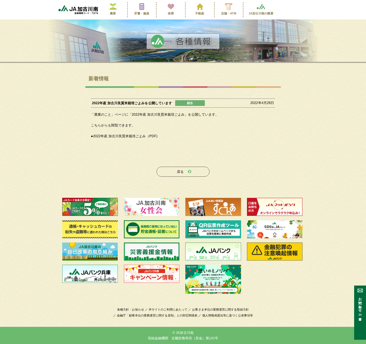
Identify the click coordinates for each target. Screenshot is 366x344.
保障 (171, 13)
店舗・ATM (229, 13)
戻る (180, 171)
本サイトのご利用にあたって (168, 309)
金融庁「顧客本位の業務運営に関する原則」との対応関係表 (157, 315)
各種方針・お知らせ (130, 309)
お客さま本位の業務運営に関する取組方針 (220, 309)
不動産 (199, 13)
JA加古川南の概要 (261, 13)
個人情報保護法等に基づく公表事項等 (227, 315)
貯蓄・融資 (141, 13)
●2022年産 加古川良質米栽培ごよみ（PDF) (124, 136)
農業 (113, 13)
